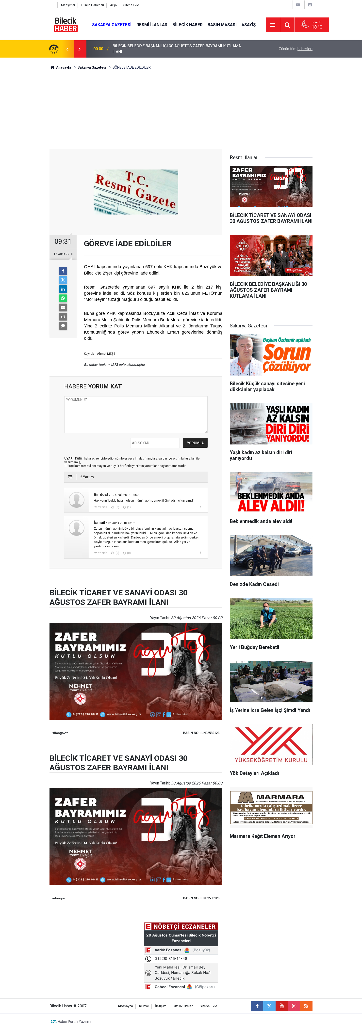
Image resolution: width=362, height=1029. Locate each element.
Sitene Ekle (131, 5)
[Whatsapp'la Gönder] (63, 298)
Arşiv (113, 5)
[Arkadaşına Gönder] (63, 307)
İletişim (160, 1006)
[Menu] (272, 25)
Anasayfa (63, 67)
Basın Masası (222, 24)
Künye (144, 1006)
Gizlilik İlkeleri (183, 1006)
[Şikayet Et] (200, 507)
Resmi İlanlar (151, 24)
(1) (128, 507)
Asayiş (249, 24)
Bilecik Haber (187, 24)
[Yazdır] (63, 317)
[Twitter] (63, 280)
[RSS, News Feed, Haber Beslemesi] (306, 1006)
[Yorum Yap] (63, 326)
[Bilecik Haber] (65, 24)
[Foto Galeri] (310, 4)
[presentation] (67, 49)
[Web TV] (298, 4)
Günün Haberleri (92, 5)
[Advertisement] (181, 111)
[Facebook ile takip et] (257, 1006)
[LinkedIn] (63, 289)
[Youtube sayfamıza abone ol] (282, 1006)
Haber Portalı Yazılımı (74, 1022)
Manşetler (68, 5)
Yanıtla (102, 507)
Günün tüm (296, 48)
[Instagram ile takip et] (294, 1006)
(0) (117, 507)
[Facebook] (63, 271)
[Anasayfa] (52, 5)
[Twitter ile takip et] (269, 1006)
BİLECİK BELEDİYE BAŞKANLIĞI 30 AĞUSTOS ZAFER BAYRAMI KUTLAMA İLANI (177, 49)
